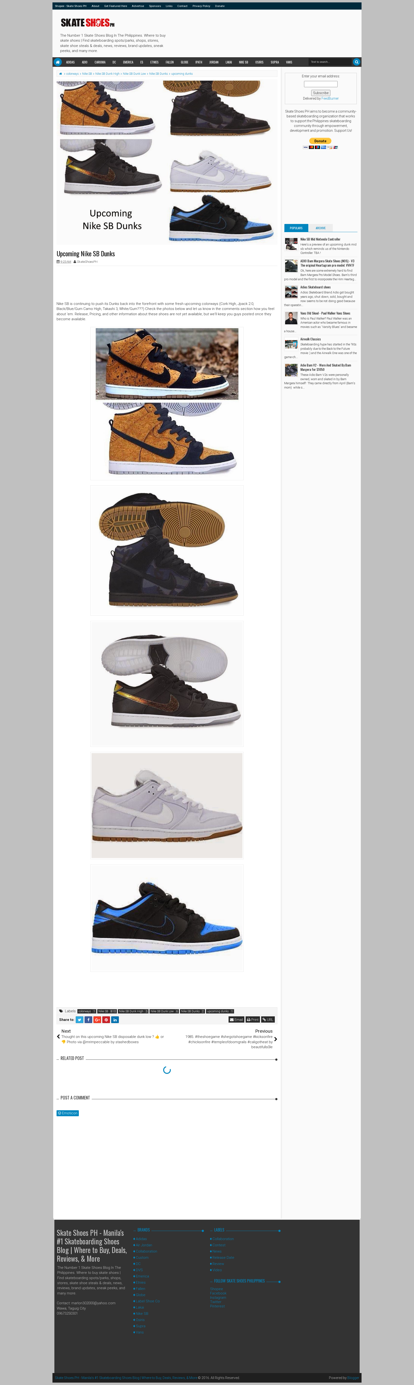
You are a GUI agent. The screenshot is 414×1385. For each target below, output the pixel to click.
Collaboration (146, 1251)
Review (218, 1264)
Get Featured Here (115, 6)
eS (141, 62)
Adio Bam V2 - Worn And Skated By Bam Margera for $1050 (325, 367)
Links (169, 6)
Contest (219, 1245)
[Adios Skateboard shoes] (291, 292)
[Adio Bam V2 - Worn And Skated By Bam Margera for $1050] (291, 370)
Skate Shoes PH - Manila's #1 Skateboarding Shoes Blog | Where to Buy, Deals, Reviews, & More (92, 1245)
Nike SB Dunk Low (162, 1011)
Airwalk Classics (310, 338)
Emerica (128, 62)
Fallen (170, 62)
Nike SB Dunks (190, 1011)
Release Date (223, 1257)
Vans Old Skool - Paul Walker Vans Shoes (325, 312)
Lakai (229, 62)
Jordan (213, 62)
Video (217, 1270)
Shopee (216, 1289)
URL (269, 1020)
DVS (139, 1270)
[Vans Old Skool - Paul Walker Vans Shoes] (291, 318)
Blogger (353, 1378)
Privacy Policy (201, 6)
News (217, 1251)
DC (114, 62)
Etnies (154, 62)
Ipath (199, 62)
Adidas (70, 62)
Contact (182, 6)
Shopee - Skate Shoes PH (70, 6)
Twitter (215, 1302)
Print (254, 1020)
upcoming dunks (218, 1011)
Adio (84, 62)
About (95, 6)
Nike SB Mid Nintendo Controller (320, 238)
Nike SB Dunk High (131, 1011)
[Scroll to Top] (408, 1376)
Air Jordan (144, 1245)
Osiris (259, 62)
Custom (142, 1257)
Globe (184, 62)
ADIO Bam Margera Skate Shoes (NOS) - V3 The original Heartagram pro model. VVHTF (327, 263)
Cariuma (100, 62)
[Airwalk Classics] (291, 344)
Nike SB (243, 62)
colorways (85, 1011)
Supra (275, 62)
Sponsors (155, 6)
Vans (289, 62)
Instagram (218, 1297)
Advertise (138, 6)
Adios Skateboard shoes (315, 286)
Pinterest (217, 1306)
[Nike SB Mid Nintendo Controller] (291, 244)
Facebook (218, 1293)
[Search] (356, 62)
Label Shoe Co (148, 1301)
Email (238, 1020)
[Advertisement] (254, 32)
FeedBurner (330, 98)
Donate (219, 6)
